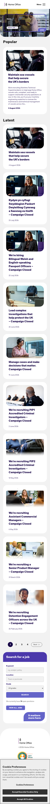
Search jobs (11, 27)
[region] (25, 781)
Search (25, 695)
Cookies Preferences (25, 785)
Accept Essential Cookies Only (25, 792)
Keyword (9, 666)
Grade (8, 684)
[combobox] (25, 679)
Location (9, 675)
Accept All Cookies (25, 799)
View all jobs (15, 708)
